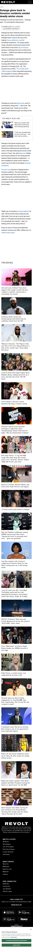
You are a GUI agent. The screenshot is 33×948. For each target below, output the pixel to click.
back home (20, 103)
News (2, 7)
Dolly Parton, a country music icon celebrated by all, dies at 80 (13, 674)
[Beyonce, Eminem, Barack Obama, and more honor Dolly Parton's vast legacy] (16, 473)
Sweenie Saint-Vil (8, 26)
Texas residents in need (15, 40)
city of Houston (23, 47)
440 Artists (6, 854)
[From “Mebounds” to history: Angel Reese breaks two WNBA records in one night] (16, 635)
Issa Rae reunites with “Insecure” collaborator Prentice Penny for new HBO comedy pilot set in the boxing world (14, 564)
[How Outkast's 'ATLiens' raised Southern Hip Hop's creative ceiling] (16, 390)
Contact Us (6, 886)
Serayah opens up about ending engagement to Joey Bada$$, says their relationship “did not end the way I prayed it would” (15, 701)
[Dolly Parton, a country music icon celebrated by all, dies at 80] (16, 662)
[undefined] (7, 125)
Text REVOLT (7, 889)
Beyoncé (22, 153)
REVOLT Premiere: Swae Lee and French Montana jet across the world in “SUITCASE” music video (15, 621)
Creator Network (8, 852)
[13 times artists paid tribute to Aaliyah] (16, 498)
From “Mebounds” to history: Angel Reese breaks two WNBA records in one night (14, 648)
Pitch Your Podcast (9, 849)
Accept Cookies (16, 945)
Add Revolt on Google (12, 28)
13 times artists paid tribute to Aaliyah (15, 509)
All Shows (6, 841)
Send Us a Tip (7, 869)
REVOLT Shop (7, 891)
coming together (22, 211)
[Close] (31, 929)
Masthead (6, 866)
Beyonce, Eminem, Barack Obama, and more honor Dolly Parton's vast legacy (15, 486)
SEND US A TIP (16, 905)
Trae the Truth (6, 169)
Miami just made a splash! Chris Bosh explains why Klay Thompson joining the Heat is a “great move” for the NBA (15, 783)
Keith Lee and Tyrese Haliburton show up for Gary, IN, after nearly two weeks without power (15, 756)
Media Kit (6, 872)
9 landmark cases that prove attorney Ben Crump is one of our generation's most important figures (15, 729)
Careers (5, 874)
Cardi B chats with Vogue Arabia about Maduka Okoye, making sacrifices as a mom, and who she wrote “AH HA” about (15, 376)
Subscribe (6, 884)
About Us (6, 864)
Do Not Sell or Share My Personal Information (16, 940)
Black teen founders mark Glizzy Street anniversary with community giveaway (21, 124)
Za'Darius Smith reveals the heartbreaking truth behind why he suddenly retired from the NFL (13, 319)
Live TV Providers (8, 847)
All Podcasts (7, 844)
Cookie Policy (13, 937)
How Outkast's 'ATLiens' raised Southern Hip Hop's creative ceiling (14, 403)
